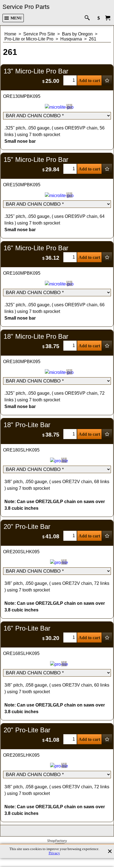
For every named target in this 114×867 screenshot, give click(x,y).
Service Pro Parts (26, 6)
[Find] (88, 18)
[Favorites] (107, 80)
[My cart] (108, 18)
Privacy (54, 853)
